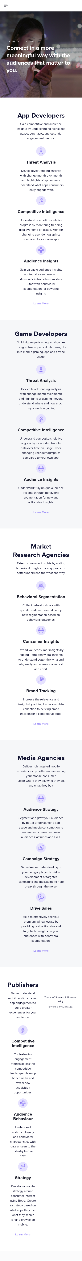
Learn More (41, 304)
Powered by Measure (60, 1007)
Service (59, 998)
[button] (7, 5)
